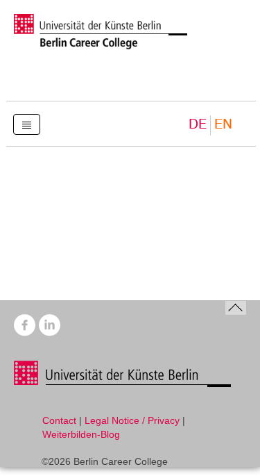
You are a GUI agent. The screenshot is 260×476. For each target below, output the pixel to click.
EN (223, 125)
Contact (59, 420)
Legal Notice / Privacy (132, 420)
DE (198, 125)
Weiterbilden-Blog (81, 434)
